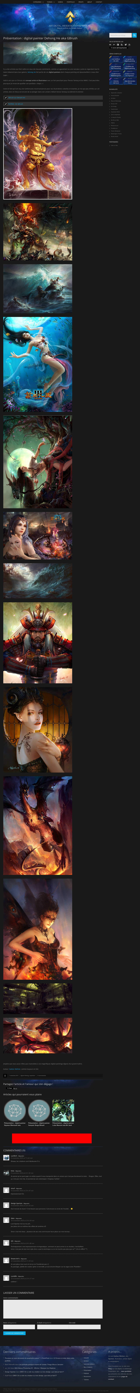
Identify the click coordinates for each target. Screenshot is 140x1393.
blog (110, 1369)
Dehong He (32, 72)
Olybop (113, 122)
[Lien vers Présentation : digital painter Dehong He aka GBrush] (5, 1075)
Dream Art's (15, 1259)
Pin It (15, 1089)
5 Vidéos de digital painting (130, 67)
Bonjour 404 (114, 103)
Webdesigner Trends (116, 133)
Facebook (118, 45)
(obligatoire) (9, 1323)
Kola (12, 1171)
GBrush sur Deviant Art (16, 98)
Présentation (87, 1370)
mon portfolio (126, 1371)
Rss (122, 45)
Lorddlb (14, 1276)
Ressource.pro (114, 125)
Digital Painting (25, 1075)
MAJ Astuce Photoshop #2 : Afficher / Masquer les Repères (35, 1368)
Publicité (86, 1373)
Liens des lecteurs (89, 1364)
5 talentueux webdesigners (116, 75)
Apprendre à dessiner (116, 92)
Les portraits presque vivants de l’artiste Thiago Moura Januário (41, 1364)
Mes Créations (88, 1367)
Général (86, 1361)
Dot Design (114, 106)
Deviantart (114, 45)
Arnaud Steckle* (115, 95)
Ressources (87, 1376)
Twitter (126, 44)
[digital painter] (37, 64)
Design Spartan (16, 1203)
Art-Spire (113, 98)
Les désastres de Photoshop (116, 67)
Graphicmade (114, 109)
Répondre (21, 1156)
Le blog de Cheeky (116, 117)
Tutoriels (86, 1379)
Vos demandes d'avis (130, 82)
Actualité (86, 1358)
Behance (110, 45)
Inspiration (32, 1075)
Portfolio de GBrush (15, 104)
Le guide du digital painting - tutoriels (130, 60)
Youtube (130, 44)
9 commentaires (41, 1075)
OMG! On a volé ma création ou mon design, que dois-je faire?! (42, 1372)
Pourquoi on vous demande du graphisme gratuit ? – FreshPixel (27, 1358)
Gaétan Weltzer (14, 1069)
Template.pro (114, 128)
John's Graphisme (115, 114)
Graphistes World (115, 111)
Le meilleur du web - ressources (116, 60)
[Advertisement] (52, 1138)
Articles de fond (116, 82)
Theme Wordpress (115, 131)
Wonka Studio (114, 136)
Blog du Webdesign (116, 101)
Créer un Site (114, 145)
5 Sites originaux (130, 75)
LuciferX (14, 1156)
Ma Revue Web (115, 120)
